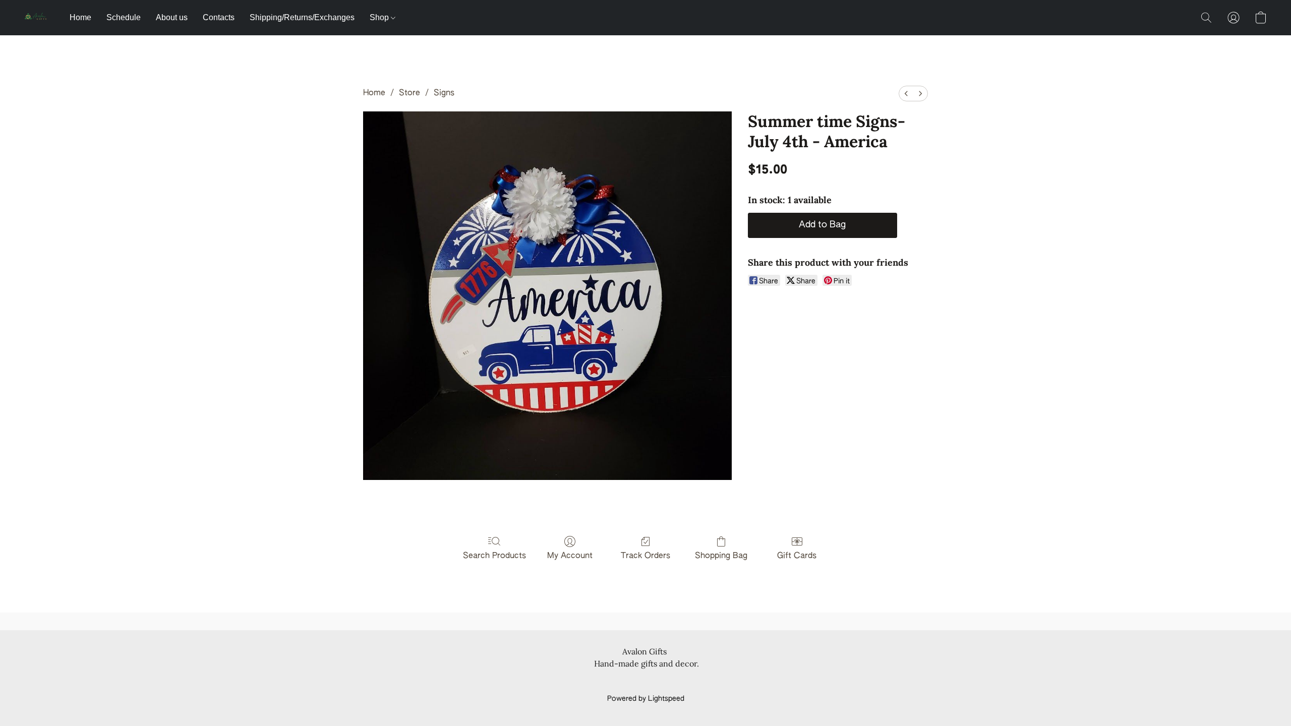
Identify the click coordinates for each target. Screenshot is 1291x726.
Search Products (494, 556)
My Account (570, 556)
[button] (36, 17)
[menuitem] (906, 93)
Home (80, 17)
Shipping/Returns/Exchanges (302, 17)
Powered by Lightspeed (645, 698)
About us (172, 17)
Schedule (123, 17)
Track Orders (645, 556)
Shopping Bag (721, 556)
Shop (380, 17)
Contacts (218, 17)
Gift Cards (796, 556)
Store (409, 93)
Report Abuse (645, 681)
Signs (444, 93)
